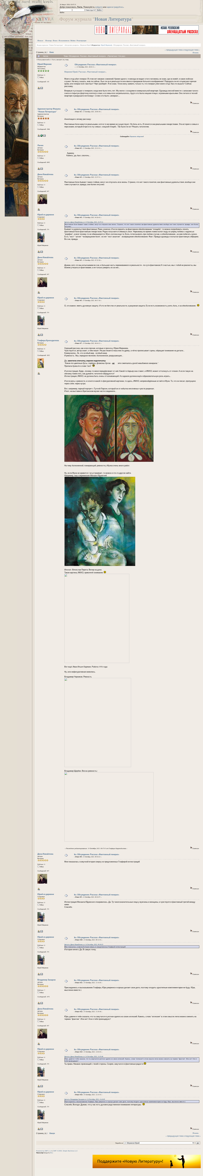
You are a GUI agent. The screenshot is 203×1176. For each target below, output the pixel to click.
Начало (40, 40)
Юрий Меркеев (106, 45)
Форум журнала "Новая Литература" (50, 45)
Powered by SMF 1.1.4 (44, 1151)
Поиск (55, 40)
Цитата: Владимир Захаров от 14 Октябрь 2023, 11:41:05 (84, 1099)
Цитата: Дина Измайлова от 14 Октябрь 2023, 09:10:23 (83, 944)
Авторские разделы (72, 45)
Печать (196, 52)
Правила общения (136, 136)
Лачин (40, 145)
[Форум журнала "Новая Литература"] (41, 136)
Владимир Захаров (46, 979)
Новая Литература (113, 19)
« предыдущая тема (173, 49)
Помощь (48, 40)
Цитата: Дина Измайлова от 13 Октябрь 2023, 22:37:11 (83, 222)
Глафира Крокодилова (48, 340)
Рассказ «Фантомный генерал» (92, 71)
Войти (72, 40)
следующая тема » (191, 49)
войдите (99, 7)
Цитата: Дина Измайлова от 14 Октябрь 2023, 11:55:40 (83, 1056)
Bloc (51, 1153)
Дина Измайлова (45, 174)
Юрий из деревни (45, 214)
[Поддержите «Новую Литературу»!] (147, 1167)
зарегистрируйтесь (115, 7)
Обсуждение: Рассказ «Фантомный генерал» (129, 45)
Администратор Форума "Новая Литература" (48, 110)
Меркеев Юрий (85, 45)
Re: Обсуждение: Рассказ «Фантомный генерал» (96, 109)
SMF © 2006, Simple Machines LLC (65, 1151)
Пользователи (64, 40)
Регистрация (81, 40)
